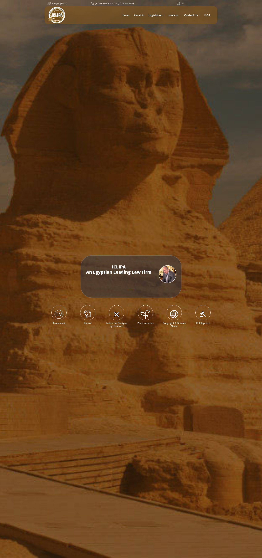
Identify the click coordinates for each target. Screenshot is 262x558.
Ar (182, 3)
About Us (139, 15)
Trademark (59, 323)
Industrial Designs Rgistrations (116, 324)
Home (126, 15)
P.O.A (207, 15)
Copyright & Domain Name (174, 324)
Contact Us (191, 15)
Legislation (155, 15)
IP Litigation (203, 323)
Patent (88, 323)
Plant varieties (145, 323)
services (173, 15)
